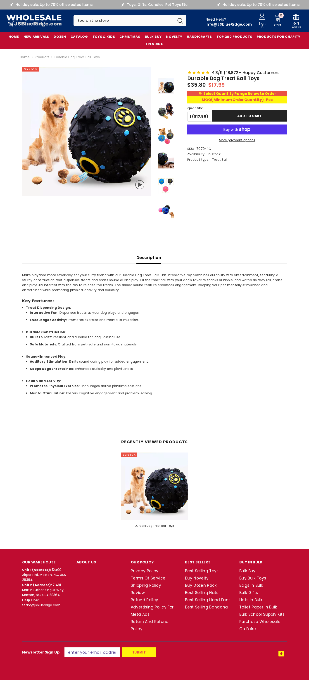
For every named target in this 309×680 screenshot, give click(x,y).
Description (148, 257)
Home (25, 57)
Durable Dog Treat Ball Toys (154, 526)
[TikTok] (281, 653)
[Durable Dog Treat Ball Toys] (154, 486)
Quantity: (195, 108)
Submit (139, 652)
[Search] (130, 20)
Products (42, 57)
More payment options (237, 140)
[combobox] (124, 20)
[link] (296, 20)
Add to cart (249, 116)
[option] (154, 492)
